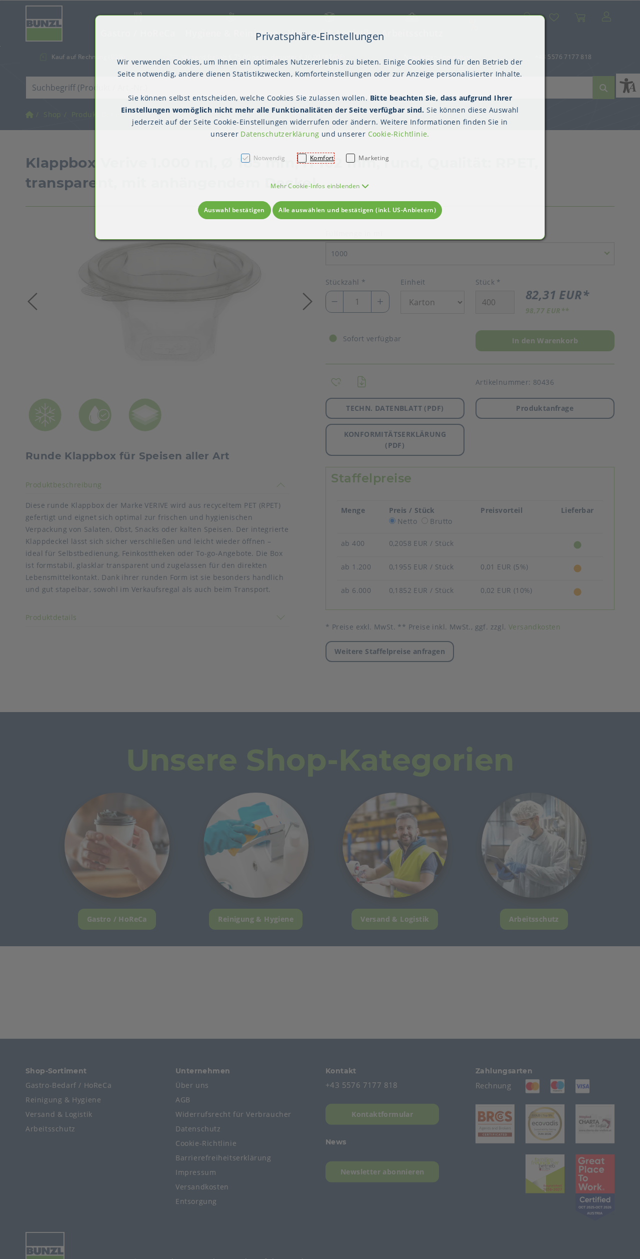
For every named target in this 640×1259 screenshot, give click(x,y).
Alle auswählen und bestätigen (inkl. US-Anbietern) (357, 210)
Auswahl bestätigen (234, 210)
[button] (319, 186)
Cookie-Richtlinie (398, 134)
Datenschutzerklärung (279, 134)
